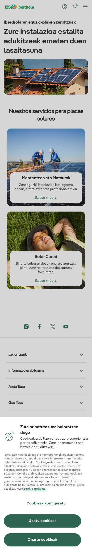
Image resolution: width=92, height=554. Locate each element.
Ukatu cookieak (43, 521)
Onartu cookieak (42, 540)
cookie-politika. (35, 488)
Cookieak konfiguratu (46, 503)
